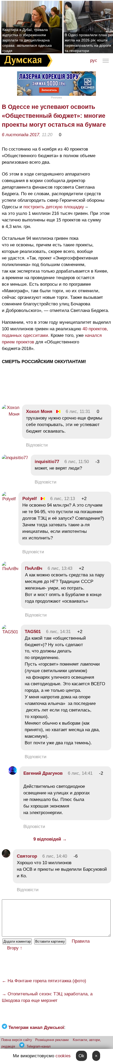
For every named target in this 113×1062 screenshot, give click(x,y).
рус (93, 60)
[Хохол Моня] (10, 414)
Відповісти (37, 445)
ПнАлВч (33, 568)
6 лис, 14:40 (54, 856)
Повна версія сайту (16, 1040)
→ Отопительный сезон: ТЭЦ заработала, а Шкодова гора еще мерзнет (47, 997)
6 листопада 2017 (20, 134)
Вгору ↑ (14, 948)
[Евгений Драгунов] (12, 773)
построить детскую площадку (53, 206)
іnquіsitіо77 (47, 461)
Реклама (56, 97)
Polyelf (29, 498)
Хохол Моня (39, 411)
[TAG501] (10, 632)
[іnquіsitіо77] (15, 457)
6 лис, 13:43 (60, 568)
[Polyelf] (9, 499)
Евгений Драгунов (43, 773)
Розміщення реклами (52, 1040)
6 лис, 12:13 (62, 498)
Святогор (27, 856)
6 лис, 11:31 (78, 411)
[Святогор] (6, 856)
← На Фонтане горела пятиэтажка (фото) (44, 980)
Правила (81, 941)
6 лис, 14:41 (80, 773)
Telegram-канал (39, 1046)
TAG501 (33, 631)
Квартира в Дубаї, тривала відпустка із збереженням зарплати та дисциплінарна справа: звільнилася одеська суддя (27, 40)
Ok (81, 1055)
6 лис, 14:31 (58, 631)
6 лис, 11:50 (76, 461)
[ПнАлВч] (10, 568)
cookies (63, 1055)
